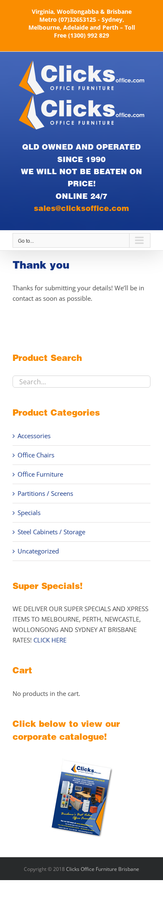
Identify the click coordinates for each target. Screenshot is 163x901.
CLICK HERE (49, 640)
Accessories (34, 435)
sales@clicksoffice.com (81, 208)
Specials (29, 512)
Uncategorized (38, 551)
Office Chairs (36, 455)
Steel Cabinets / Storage (51, 532)
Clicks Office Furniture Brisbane (102, 869)
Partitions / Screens (45, 493)
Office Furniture (40, 474)
